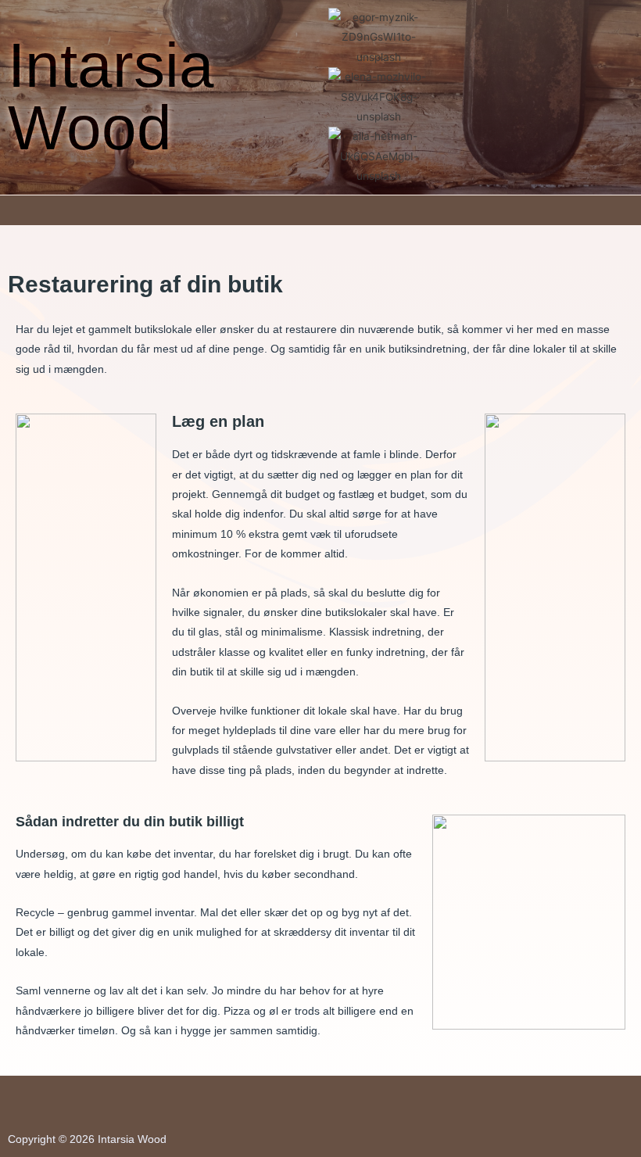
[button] (320, 210)
